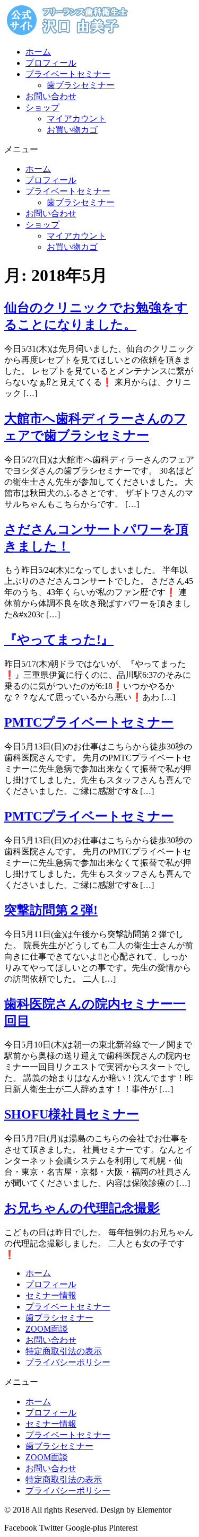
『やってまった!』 (59, 640)
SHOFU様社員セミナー (71, 1114)
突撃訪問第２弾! (51, 910)
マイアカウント (76, 118)
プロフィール (50, 62)
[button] (99, 149)
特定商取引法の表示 (63, 1351)
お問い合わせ (50, 96)
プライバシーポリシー (67, 1362)
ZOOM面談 (46, 1328)
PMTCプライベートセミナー (89, 722)
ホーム (38, 51)
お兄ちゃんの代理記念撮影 (82, 1208)
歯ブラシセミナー (81, 85)
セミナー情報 (50, 1295)
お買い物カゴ (72, 129)
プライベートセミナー (67, 73)
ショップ (42, 107)
